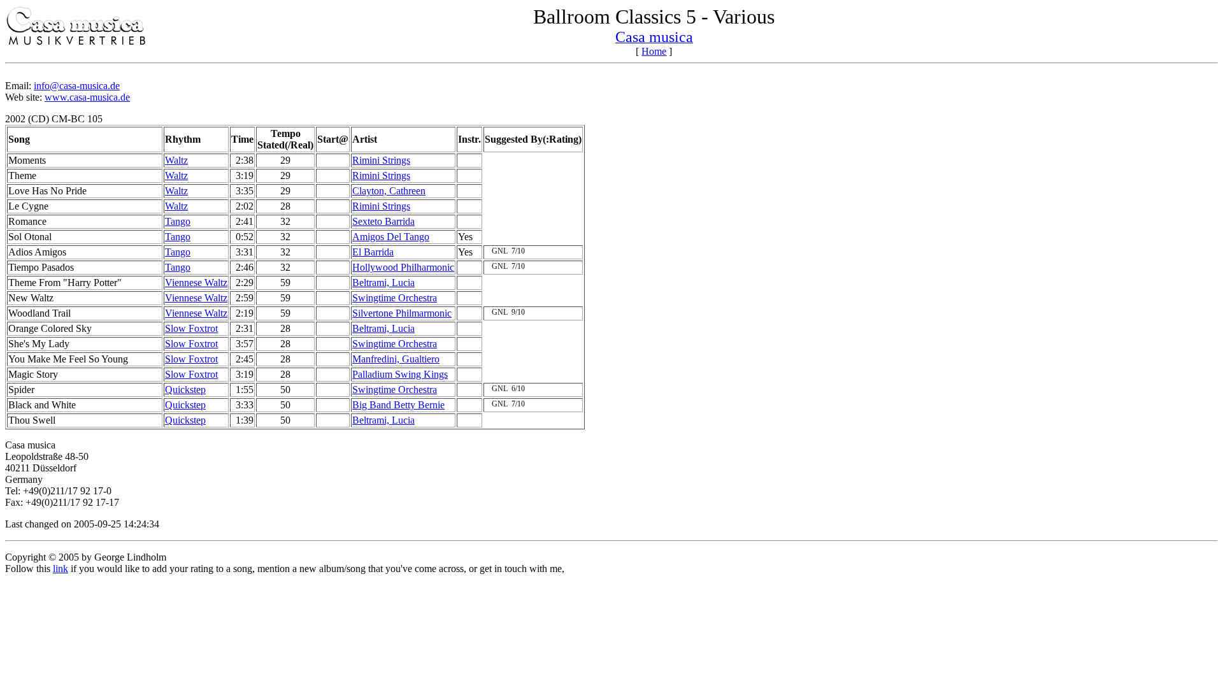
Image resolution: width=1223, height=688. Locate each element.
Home (653, 51)
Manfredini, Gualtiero (396, 359)
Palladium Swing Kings (400, 374)
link (60, 568)
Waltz (176, 160)
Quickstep (185, 389)
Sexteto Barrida (383, 221)
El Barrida (373, 252)
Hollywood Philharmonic (403, 267)
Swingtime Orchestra (394, 297)
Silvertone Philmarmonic (402, 313)
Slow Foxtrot (191, 328)
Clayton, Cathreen (389, 190)
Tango (177, 221)
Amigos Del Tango (390, 236)
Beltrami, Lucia (383, 282)
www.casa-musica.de (87, 97)
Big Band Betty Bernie (398, 404)
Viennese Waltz (196, 282)
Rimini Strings (381, 160)
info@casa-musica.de (77, 85)
